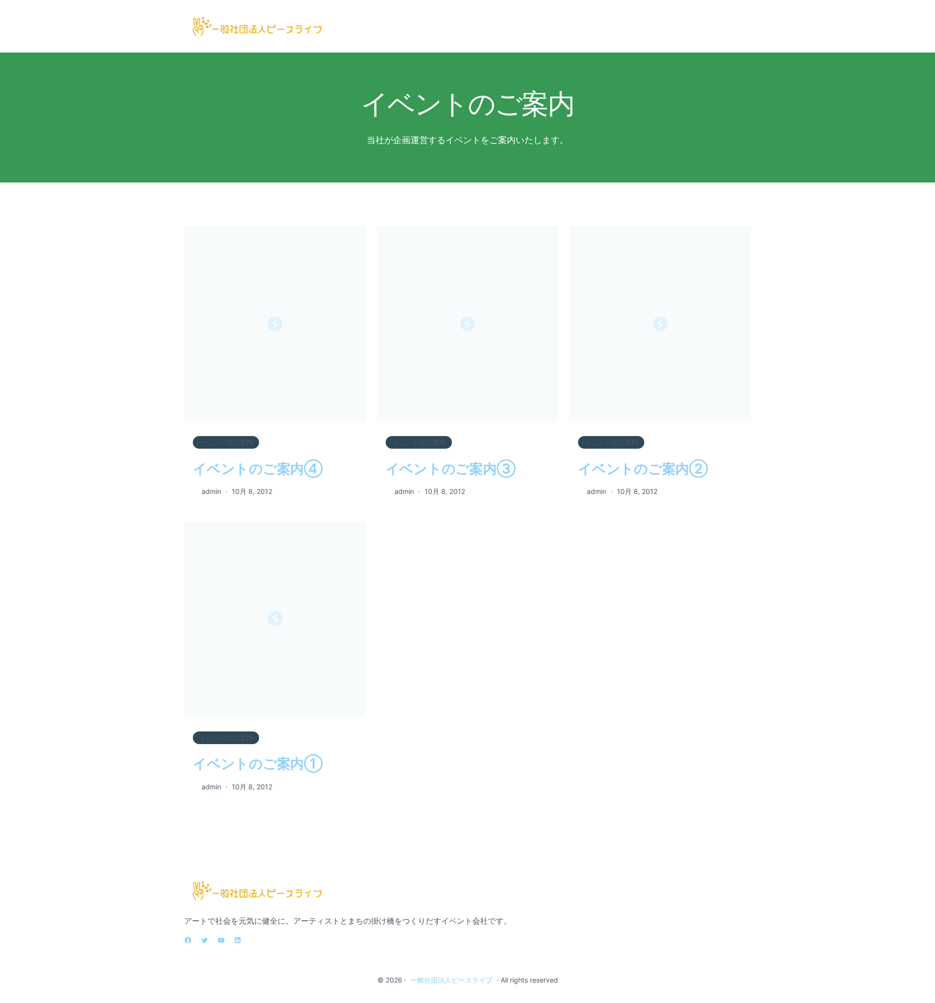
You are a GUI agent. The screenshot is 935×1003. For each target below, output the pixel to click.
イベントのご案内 (226, 442)
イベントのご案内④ (258, 468)
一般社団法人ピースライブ (451, 980)
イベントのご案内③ (451, 468)
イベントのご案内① (258, 763)
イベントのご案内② (643, 468)
